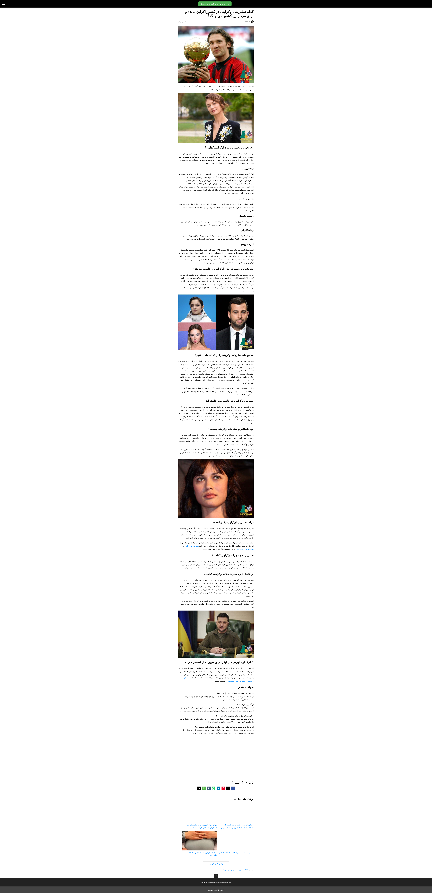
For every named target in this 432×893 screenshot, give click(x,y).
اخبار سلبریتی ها (242, 870)
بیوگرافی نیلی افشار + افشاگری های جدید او (236, 852)
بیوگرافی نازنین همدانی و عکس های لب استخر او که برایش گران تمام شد (202, 826)
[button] (233, 788)
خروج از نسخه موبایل (216, 890)
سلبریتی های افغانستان (236, 681)
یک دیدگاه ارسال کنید (216, 864)
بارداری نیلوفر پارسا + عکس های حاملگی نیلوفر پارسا (201, 853)
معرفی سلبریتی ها (229, 870)
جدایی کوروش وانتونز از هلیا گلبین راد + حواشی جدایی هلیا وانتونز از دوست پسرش (237, 826)
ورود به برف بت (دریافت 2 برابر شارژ (215, 4)
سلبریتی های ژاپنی (192, 546)
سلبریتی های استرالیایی (245, 549)
